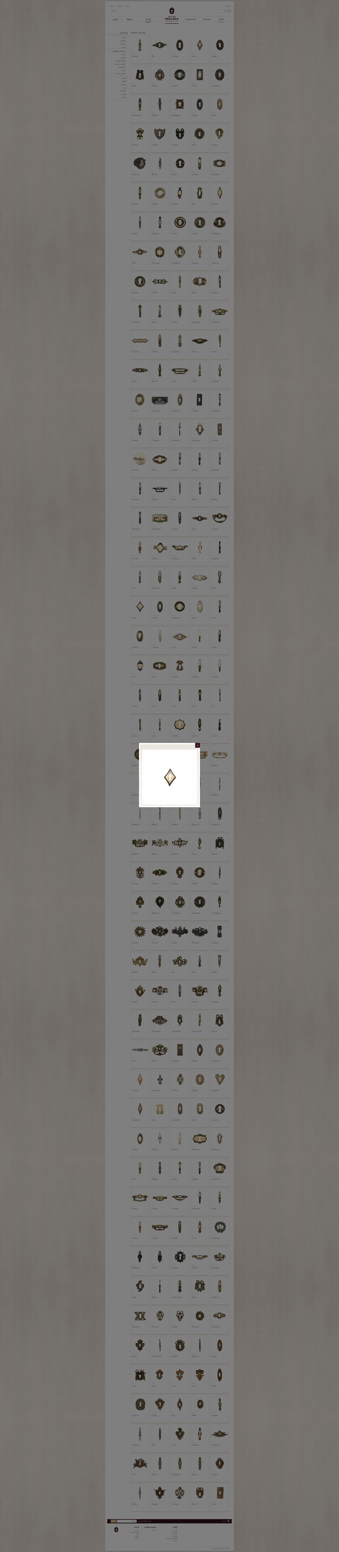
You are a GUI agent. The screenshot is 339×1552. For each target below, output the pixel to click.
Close (197, 745)
